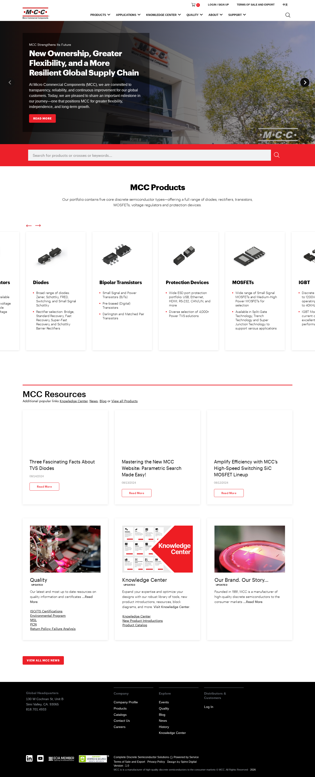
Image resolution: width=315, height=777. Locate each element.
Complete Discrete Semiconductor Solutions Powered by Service (156, 757)
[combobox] (155, 155)
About (213, 15)
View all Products (124, 401)
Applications (126, 15)
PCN (33, 624)
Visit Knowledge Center (171, 607)
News (93, 401)
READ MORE (42, 118)
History (164, 727)
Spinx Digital (188, 761)
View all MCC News (43, 660)
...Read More (252, 602)
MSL (33, 620)
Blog (103, 401)
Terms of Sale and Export (130, 761)
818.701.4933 (36, 709)
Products (98, 15)
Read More (44, 486)
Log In (208, 707)
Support (235, 15)
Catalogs (120, 714)
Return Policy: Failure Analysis (53, 629)
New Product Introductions (142, 621)
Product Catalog (134, 625)
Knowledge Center (161, 15)
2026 (253, 769)
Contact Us (122, 720)
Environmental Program (48, 615)
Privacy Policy (156, 761)
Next (304, 82)
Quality (193, 15)
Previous (28, 225)
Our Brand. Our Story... (241, 580)
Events (164, 702)
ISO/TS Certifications (46, 611)
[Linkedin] (29, 763)
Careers (119, 727)
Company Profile (126, 702)
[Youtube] (40, 763)
